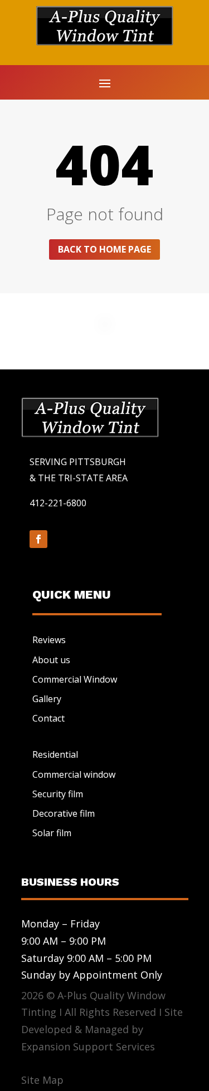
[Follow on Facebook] (38, 539)
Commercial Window (74, 679)
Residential (55, 754)
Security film (57, 794)
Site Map (42, 1080)
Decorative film (63, 813)
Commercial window (73, 774)
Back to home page (104, 249)
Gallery (46, 699)
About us (51, 660)
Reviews (49, 640)
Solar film (51, 833)
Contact (48, 718)
